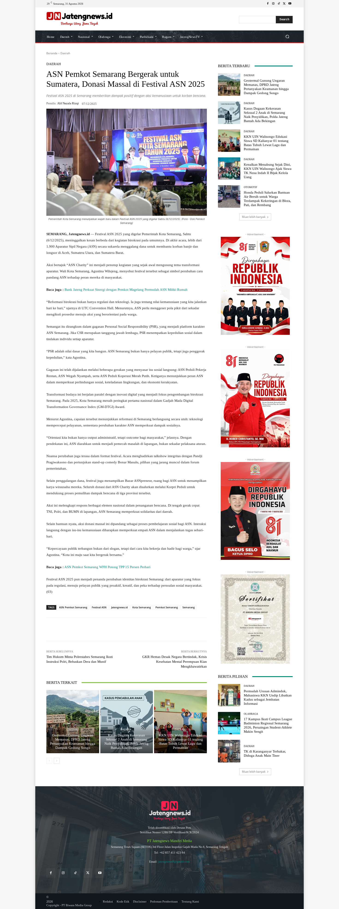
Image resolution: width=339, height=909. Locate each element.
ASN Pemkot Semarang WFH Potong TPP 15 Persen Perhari (107, 567)
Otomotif (250, 187)
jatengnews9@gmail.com (174, 861)
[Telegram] (112, 629)
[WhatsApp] (81, 629)
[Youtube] (290, 3)
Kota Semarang (141, 607)
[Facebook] (268, 3)
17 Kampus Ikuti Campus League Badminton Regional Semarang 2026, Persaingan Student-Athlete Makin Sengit (268, 725)
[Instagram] (273, 3)
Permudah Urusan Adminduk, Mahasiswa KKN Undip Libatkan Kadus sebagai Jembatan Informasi (268, 697)
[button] (287, 36)
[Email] (123, 629)
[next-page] (56, 761)
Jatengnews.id (119, 607)
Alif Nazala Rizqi (68, 103)
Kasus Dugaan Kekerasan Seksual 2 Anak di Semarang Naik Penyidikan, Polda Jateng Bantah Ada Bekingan (126, 741)
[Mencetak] (134, 629)
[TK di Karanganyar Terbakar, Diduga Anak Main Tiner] (229, 751)
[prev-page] (49, 761)
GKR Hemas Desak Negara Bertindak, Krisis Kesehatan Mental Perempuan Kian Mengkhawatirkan (174, 661)
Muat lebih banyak (253, 217)
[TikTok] (279, 3)
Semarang (188, 607)
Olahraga (251, 714)
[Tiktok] (75, 872)
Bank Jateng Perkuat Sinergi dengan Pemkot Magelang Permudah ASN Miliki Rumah (126, 289)
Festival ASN (99, 607)
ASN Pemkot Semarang (73, 607)
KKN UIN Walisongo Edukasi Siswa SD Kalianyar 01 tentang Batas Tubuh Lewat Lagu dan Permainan (180, 741)
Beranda (51, 53)
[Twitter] (87, 872)
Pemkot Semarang (166, 607)
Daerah (65, 53)
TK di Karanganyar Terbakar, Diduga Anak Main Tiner (265, 753)
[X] (284, 3)
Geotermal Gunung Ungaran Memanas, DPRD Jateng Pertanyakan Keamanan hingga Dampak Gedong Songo (72, 741)
